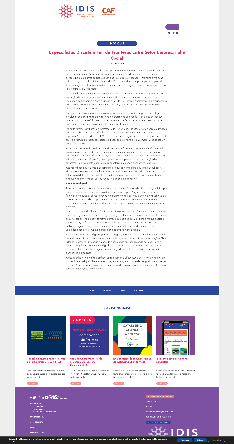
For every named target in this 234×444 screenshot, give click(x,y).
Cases (122, 291)
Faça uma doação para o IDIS (158, 417)
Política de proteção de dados (159, 412)
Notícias (107, 291)
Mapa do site (151, 402)
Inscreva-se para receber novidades (160, 396)
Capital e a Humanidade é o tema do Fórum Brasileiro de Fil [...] (46, 360)
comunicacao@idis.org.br (160, 422)
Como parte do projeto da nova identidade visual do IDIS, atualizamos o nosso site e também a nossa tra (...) (175, 374)
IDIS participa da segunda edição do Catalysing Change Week (132, 360)
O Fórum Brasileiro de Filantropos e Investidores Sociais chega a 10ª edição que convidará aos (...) (46, 374)
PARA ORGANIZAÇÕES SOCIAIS (44, 412)
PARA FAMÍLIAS (38, 406)
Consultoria (35, 404)
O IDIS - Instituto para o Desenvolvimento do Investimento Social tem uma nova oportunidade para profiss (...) (89, 374)
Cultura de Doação (38, 432)
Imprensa (150, 407)
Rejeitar (200, 440)
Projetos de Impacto (39, 417)
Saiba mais (32, 383)
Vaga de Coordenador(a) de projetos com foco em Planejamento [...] (86, 362)
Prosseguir (185, 440)
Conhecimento (36, 422)
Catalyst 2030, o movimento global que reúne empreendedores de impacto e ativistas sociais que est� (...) (132, 374)
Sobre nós (63, 399)
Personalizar (216, 440)
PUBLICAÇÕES (139, 291)
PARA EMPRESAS (39, 409)
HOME (92, 291)
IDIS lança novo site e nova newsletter (171, 360)
